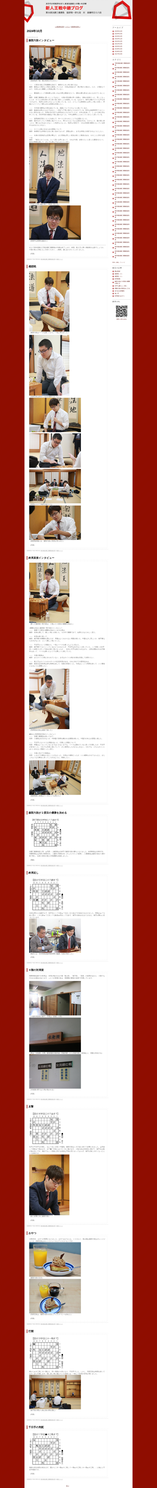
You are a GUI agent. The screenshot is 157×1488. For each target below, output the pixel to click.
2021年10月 (118, 44)
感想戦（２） (119, 274)
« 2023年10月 (59, 27)
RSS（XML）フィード (118, 262)
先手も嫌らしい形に (121, 286)
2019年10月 (118, 49)
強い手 (117, 293)
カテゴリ (116, 60)
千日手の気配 (36, 1427)
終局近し (34, 872)
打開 (31, 1331)
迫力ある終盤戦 (119, 291)
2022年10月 (118, 41)
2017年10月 (118, 54)
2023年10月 (118, 36)
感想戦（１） (119, 276)
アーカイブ (117, 28)
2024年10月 (118, 34)
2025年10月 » (75, 27)
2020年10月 (118, 46)
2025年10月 (118, 31)
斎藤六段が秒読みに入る (122, 288)
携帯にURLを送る (122, 319)
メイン (67, 27)
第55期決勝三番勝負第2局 (48, 259)
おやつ (32, 1233)
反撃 (31, 1106)
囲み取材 (117, 271)
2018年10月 (118, 51)
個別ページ (59, 259)
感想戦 (32, 266)
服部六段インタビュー (41, 40)
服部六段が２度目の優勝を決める (48, 812)
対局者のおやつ (119, 296)
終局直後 (117, 279)
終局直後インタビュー (41, 557)
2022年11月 (118, 39)
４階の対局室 (36, 969)
